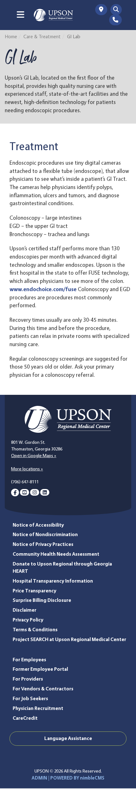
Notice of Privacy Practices (43, 544)
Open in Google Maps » (33, 455)
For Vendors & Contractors (43, 689)
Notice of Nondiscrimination (45, 534)
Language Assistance (68, 738)
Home (11, 37)
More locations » (27, 469)
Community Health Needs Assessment (56, 554)
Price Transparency (34, 591)
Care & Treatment (42, 37)
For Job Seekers (30, 698)
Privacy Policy (28, 620)
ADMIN (39, 778)
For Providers (28, 679)
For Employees (29, 660)
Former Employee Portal (40, 669)
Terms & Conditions (35, 630)
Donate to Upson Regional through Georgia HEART (62, 567)
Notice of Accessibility (38, 525)
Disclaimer (24, 610)
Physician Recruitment (38, 708)
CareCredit (25, 718)
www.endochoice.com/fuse (43, 289)
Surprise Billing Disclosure (42, 600)
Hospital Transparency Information (53, 581)
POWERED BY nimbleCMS (77, 778)
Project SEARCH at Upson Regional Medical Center (69, 639)
